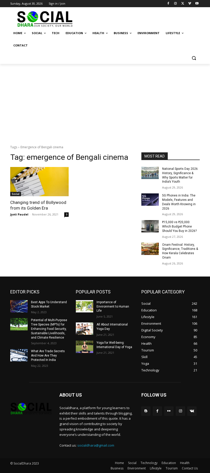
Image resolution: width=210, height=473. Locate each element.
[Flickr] (168, 411)
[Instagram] (175, 4)
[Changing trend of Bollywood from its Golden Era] (39, 181)
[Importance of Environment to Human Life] (84, 306)
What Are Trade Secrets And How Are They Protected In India (48, 355)
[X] (183, 4)
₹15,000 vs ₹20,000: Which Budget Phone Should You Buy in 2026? (179, 226)
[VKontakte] (191, 411)
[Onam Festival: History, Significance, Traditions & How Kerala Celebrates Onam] (150, 249)
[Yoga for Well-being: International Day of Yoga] (84, 347)
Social (15, 194)
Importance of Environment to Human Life (113, 306)
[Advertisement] (105, 102)
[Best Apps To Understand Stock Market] (19, 306)
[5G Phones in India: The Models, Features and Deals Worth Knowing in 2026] (150, 199)
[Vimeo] (190, 4)
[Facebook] (168, 4)
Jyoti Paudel (19, 214)
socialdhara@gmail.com (95, 445)
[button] (194, 58)
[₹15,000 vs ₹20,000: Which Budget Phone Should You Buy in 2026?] (150, 226)
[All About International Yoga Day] (84, 328)
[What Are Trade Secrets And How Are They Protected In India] (19, 355)
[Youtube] (197, 4)
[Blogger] (145, 411)
